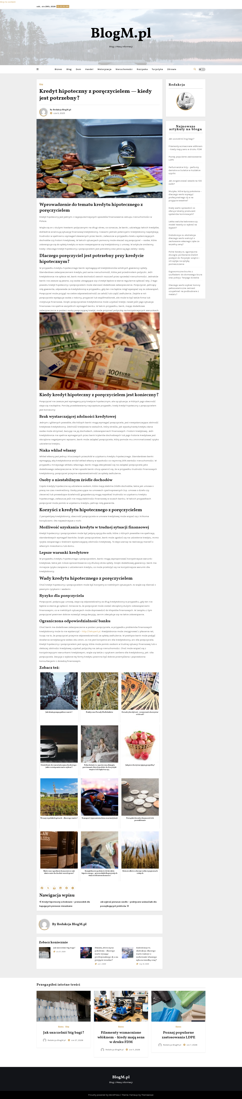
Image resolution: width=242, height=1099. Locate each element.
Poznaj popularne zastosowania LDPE (178, 1035)
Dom (78, 69)
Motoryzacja (104, 69)
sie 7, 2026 (192, 1045)
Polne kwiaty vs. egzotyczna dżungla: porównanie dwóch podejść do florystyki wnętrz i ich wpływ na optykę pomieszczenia (184, 257)
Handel (89, 69)
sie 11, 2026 (134, 1049)
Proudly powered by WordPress (104, 1095)
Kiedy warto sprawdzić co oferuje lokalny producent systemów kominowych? (182, 211)
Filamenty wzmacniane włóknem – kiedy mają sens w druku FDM (121, 1037)
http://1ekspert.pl (91, 631)
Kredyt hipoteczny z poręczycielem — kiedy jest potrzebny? (95, 95)
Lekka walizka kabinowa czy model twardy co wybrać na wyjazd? (183, 224)
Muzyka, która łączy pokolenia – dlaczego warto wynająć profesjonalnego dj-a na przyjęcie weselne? (106, 954)
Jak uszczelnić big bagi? (64, 948)
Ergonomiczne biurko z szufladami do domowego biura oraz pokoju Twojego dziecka (185, 274)
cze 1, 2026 (102, 964)
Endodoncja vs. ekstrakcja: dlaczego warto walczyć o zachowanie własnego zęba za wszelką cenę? (146, 954)
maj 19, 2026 (144, 964)
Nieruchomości (124, 69)
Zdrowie (171, 69)
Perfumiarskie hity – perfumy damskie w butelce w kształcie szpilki (185, 170)
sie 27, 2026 (60, 952)
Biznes (58, 69)
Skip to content (8, 2)
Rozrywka (142, 69)
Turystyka (157, 69)
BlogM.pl (121, 34)
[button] (38, 69)
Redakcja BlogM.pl (62, 109)
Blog (69, 69)
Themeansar (147, 1095)
